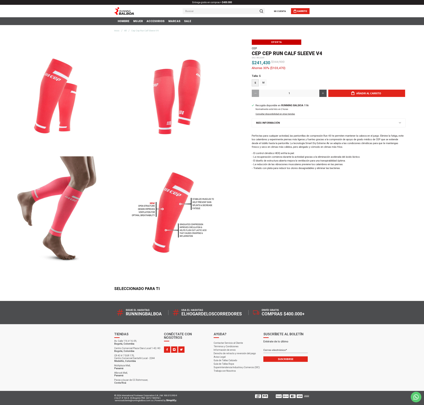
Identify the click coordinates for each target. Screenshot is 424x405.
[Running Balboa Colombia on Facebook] (167, 349)
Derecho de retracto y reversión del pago (235, 353)
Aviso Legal (220, 357)
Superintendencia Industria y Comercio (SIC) (237, 367)
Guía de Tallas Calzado (225, 360)
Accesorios (156, 21)
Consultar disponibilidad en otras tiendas (275, 114)
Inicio (116, 31)
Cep (254, 48)
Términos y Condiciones (226, 346)
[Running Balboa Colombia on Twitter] (181, 349)
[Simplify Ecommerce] (171, 400)
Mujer (138, 21)
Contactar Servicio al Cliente (228, 343)
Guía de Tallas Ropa (224, 364)
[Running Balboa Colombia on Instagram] (174, 349)
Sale (187, 21)
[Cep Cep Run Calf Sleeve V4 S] (59, 97)
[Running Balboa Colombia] (134, 11)
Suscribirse (285, 359)
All (125, 31)
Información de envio (225, 350)
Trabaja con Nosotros (225, 370)
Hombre (124, 21)
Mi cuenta (280, 11)
